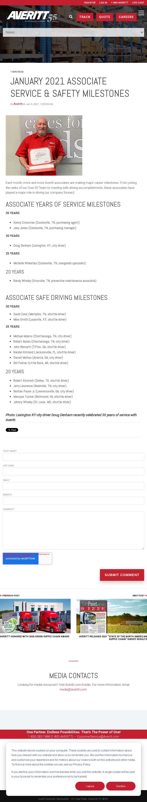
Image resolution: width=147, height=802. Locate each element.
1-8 (30, 736)
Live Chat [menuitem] (138, 2)
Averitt (18, 104)
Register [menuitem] (90, 2)
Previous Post (11, 595)
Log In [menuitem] (103, 2)
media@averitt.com (73, 689)
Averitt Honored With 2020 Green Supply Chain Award (34, 636)
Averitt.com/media (78, 685)
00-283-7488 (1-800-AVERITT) (53, 736)
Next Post (139, 595)
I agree (90, 786)
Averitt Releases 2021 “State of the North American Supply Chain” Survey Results (113, 638)
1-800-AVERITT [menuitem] (119, 2)
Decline (120, 786)
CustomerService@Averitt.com (98, 736)
